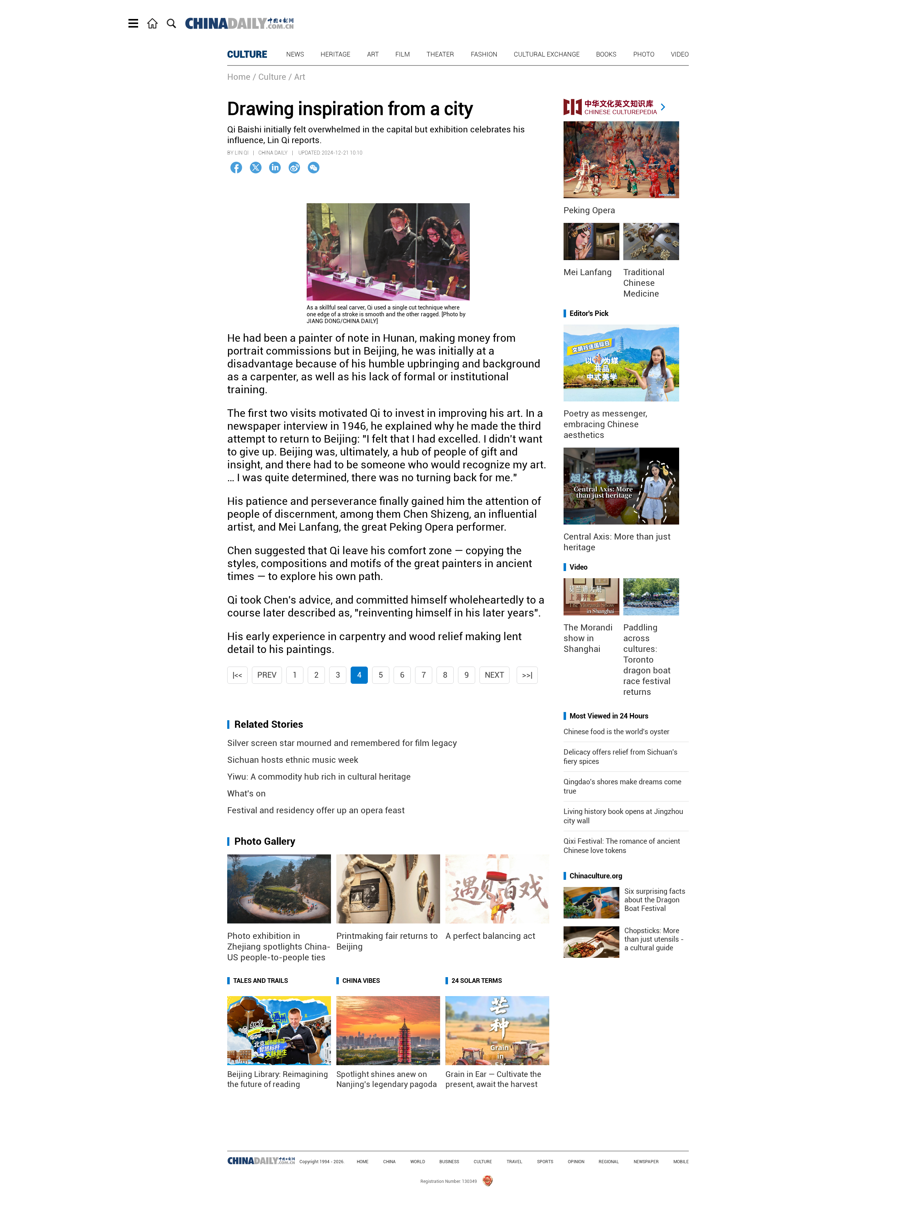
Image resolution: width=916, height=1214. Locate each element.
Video (680, 54)
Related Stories (268, 724)
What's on (246, 794)
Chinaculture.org (596, 876)
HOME (363, 1161)
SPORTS (545, 1161)
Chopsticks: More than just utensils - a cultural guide (654, 939)
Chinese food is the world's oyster (616, 731)
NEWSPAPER (646, 1161)
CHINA (389, 1161)
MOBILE (681, 1161)
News (295, 54)
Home (238, 77)
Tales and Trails (260, 980)
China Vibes (361, 980)
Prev (267, 675)
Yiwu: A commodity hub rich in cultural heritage (319, 777)
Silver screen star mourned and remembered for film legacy (342, 743)
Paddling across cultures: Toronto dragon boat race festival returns (647, 660)
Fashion (484, 54)
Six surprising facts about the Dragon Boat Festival (654, 900)
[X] (256, 168)
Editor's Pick (589, 313)
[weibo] (294, 168)
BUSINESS (449, 1161)
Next (494, 675)
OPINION (576, 1161)
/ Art (296, 77)
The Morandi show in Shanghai (588, 638)
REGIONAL (609, 1161)
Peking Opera (589, 210)
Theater (440, 54)
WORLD (417, 1161)
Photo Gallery (264, 841)
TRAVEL (514, 1161)
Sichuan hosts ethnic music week (292, 760)
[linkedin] (275, 168)
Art (373, 54)
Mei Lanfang (588, 272)
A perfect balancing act (490, 936)
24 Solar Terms (477, 980)
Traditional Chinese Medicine (643, 283)
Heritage (335, 54)
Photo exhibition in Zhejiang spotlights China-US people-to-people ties (279, 946)
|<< (237, 675)
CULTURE (247, 54)
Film (402, 54)
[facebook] (236, 168)
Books (606, 54)
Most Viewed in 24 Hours (609, 716)
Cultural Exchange (547, 54)
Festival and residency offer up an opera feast (316, 810)
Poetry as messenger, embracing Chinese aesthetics (605, 424)
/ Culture (269, 77)
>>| (527, 675)
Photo (643, 54)
